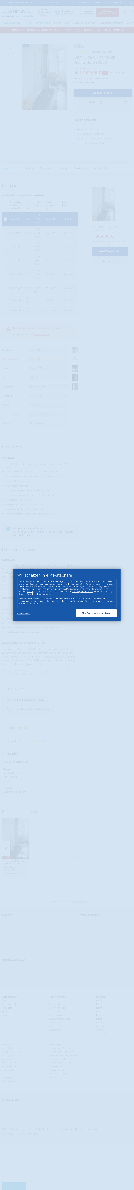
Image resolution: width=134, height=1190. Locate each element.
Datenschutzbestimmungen (59, 601)
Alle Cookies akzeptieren (96, 613)
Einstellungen (23, 613)
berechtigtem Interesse (82, 591)
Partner (30, 591)
